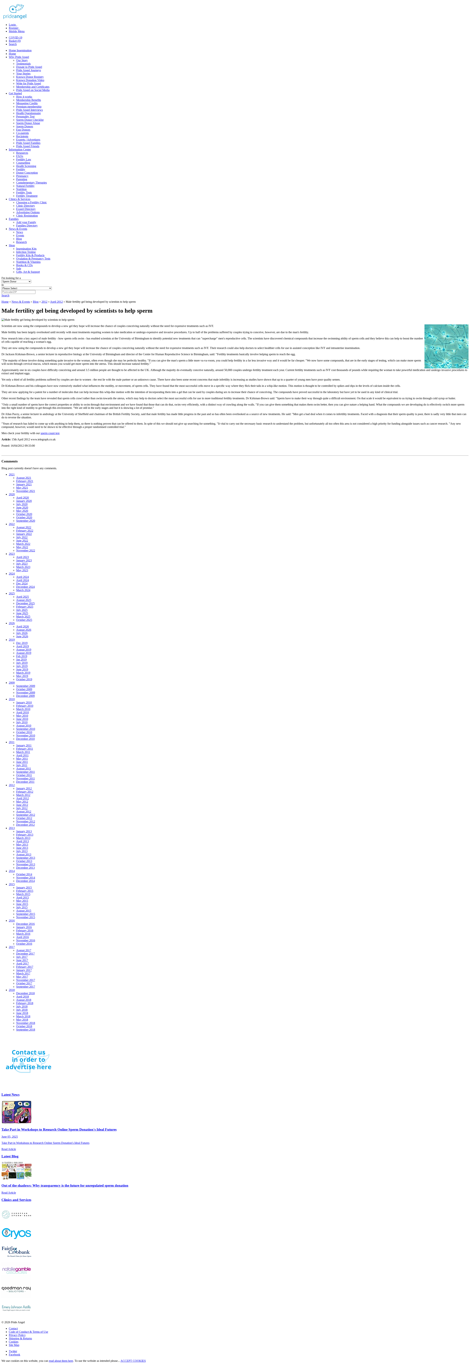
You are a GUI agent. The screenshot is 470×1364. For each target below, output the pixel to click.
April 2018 (22, 996)
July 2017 (22, 956)
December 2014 (25, 880)
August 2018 (23, 999)
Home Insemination (20, 50)
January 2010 (24, 702)
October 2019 (24, 679)
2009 (12, 682)
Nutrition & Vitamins (28, 261)
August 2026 (23, 629)
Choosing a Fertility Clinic (31, 202)
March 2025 (23, 616)
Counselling (23, 162)
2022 (12, 524)
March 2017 (23, 973)
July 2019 (22, 662)
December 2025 (25, 603)
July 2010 (22, 722)
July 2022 (22, 537)
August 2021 (23, 477)
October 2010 (24, 732)
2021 (12, 474)
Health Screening (26, 166)
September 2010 (25, 728)
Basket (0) (15, 40)
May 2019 (22, 676)
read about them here (61, 1360)
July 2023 (22, 563)
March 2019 (23, 672)
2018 (12, 990)
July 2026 (22, 633)
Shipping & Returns (20, 1338)
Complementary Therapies (31, 182)
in (2, 284)
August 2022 (23, 527)
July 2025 (22, 610)
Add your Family (26, 222)
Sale (18, 268)
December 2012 (25, 824)
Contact (13, 1328)
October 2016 (24, 943)
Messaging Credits (27, 103)
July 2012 (22, 808)
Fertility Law (23, 159)
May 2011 (22, 758)
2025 (12, 593)
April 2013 (22, 841)
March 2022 (23, 543)
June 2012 (22, 804)
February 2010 (24, 705)
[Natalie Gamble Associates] (16, 1278)
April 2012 (56, 301)
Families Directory (27, 225)
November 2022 (25, 550)
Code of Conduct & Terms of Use (28, 1331)
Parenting (21, 179)
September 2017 (25, 986)
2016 (12, 920)
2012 (44, 301)
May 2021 (22, 487)
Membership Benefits (28, 100)
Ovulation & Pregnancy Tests (33, 258)
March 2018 (23, 1016)
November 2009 (25, 692)
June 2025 (22, 613)
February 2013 (24, 834)
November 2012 (25, 821)
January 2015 (24, 887)
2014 (12, 871)
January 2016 (24, 927)
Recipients (22, 136)
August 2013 (23, 854)
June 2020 (22, 507)
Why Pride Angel (19, 57)
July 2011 (21, 765)
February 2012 (24, 791)
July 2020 (22, 504)
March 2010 (23, 709)
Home (12, 53)
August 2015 (23, 910)
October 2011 (24, 775)
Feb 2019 (21, 656)
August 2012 (23, 811)
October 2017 (24, 983)
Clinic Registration (27, 215)
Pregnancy (22, 176)
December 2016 (25, 923)
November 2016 (25, 940)
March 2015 (23, 894)
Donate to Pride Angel (29, 66)
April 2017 (22, 963)
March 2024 (23, 590)
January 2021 (24, 484)
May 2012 (22, 801)
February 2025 (24, 606)
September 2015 (25, 914)
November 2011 (25, 778)
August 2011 (23, 768)
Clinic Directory (25, 205)
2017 (12, 947)
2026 (12, 623)
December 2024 (25, 586)
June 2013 (22, 847)
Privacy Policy (17, 1335)
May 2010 (22, 715)
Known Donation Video (30, 80)
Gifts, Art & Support (28, 271)
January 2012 (24, 788)
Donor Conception (27, 172)
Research (21, 242)
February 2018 (24, 1003)
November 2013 (25, 864)
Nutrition (21, 189)
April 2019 (22, 646)
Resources (22, 152)
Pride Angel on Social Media (33, 90)
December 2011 (25, 781)
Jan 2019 (21, 659)
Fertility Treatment (26, 195)
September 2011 (25, 771)
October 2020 (24, 514)
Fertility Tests (24, 192)
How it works (24, 96)
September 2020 (25, 520)
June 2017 (22, 960)
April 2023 (22, 557)
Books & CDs (24, 265)
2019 (12, 639)
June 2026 (22, 636)
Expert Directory (26, 209)
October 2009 (24, 689)
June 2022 (22, 540)
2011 (12, 742)
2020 (12, 494)
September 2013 (25, 857)
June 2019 (22, 669)
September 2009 (25, 686)
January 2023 (24, 560)
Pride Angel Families (28, 142)
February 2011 (24, 748)
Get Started (15, 93)
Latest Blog (10, 1156)
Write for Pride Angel (28, 83)
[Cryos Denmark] (16, 1241)
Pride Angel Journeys (28, 70)
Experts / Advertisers (28, 139)
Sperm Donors (24, 126)
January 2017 (24, 970)
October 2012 (24, 818)
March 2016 (23, 933)
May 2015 (22, 900)
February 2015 (24, 890)
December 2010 (25, 738)
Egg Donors (23, 129)
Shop (12, 245)
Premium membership (28, 106)
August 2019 (23, 649)
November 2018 (25, 1023)
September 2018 (25, 1029)
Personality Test (25, 116)
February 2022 (24, 530)
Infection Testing (26, 252)
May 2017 (22, 976)
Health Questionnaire (28, 113)
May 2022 (22, 547)
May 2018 (22, 1019)
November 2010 (25, 735)
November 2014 (25, 877)
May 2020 (22, 510)
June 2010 (22, 719)
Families (14, 218)
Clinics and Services (16, 1200)
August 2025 (23, 600)
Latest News (10, 1095)
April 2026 (22, 626)
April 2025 (22, 596)
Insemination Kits (26, 248)
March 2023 (23, 567)
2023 (12, 553)
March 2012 (23, 795)
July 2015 (22, 907)
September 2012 (25, 814)
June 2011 (22, 762)
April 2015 (22, 897)
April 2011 (22, 755)
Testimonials (23, 63)
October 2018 (24, 1026)
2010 (12, 699)
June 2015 (22, 904)
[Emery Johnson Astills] (16, 1316)
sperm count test (50, 433)
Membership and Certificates (32, 86)
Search (13, 44)
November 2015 (25, 917)
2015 (12, 884)
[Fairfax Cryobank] (16, 1259)
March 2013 (23, 838)
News (19, 232)
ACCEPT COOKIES (133, 1360)
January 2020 (24, 500)
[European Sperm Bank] (16, 1222)
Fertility (20, 169)
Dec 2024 (22, 583)
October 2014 (24, 874)
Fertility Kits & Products (30, 255)
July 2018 (22, 1006)
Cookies (13, 1341)
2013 (12, 828)
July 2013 (22, 851)
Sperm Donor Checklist (30, 119)
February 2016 (24, 930)
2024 (12, 573)
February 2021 (24, 481)
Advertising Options (28, 212)
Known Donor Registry (30, 76)
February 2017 (24, 966)
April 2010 (22, 712)
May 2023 (22, 570)
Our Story (22, 60)
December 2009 (25, 695)
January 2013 (24, 831)
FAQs (19, 156)
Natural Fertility (25, 185)
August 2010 (23, 725)
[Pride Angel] (16, 18)
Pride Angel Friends (27, 146)
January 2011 (24, 745)
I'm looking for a (11, 278)
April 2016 (22, 937)
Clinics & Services (19, 199)
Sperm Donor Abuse (28, 123)
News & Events (18, 228)
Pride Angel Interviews (29, 109)
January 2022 (24, 534)
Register (14, 28)
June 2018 (22, 1013)
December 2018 (25, 993)
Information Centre (20, 149)
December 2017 (25, 953)
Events (20, 235)
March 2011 (23, 752)
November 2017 (25, 980)
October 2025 (24, 619)
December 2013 (25, 867)
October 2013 (24, 861)
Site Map (14, 1345)
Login (13, 24)
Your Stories (23, 73)
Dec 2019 (22, 643)
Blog (19, 238)
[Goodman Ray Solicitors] (16, 1297)
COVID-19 (15, 37)
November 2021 (25, 491)
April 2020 (22, 497)
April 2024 (22, 576)
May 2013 (22, 844)
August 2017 (23, 950)
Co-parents (22, 133)
